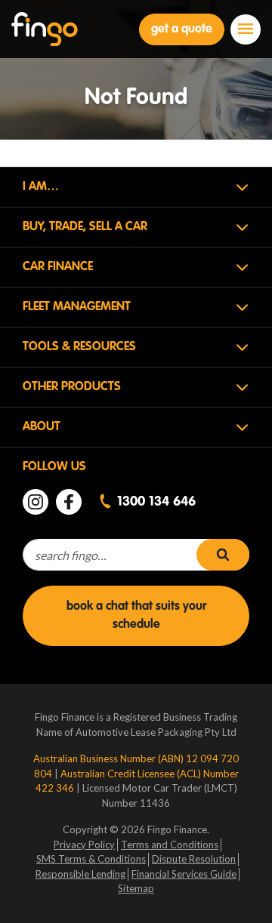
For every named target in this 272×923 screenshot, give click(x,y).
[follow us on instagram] (35, 502)
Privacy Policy (84, 844)
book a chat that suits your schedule (136, 616)
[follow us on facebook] (69, 502)
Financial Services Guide (183, 874)
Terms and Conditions (169, 844)
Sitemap (136, 888)
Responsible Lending (80, 874)
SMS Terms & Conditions (91, 859)
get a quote (181, 29)
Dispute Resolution (194, 859)
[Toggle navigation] (245, 29)
